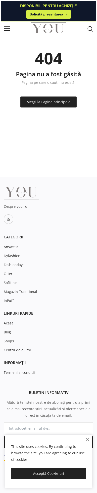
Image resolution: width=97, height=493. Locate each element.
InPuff (8, 300)
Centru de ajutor (17, 350)
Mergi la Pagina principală (48, 101)
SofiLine (10, 282)
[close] (87, 439)
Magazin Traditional (20, 291)
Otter (8, 273)
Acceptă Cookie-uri (48, 473)
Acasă (8, 323)
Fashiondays (14, 264)
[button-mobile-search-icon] (90, 29)
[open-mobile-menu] (7, 28)
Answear (11, 246)
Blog (7, 332)
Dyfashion (12, 255)
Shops (9, 341)
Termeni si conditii (19, 372)
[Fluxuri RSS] (8, 219)
